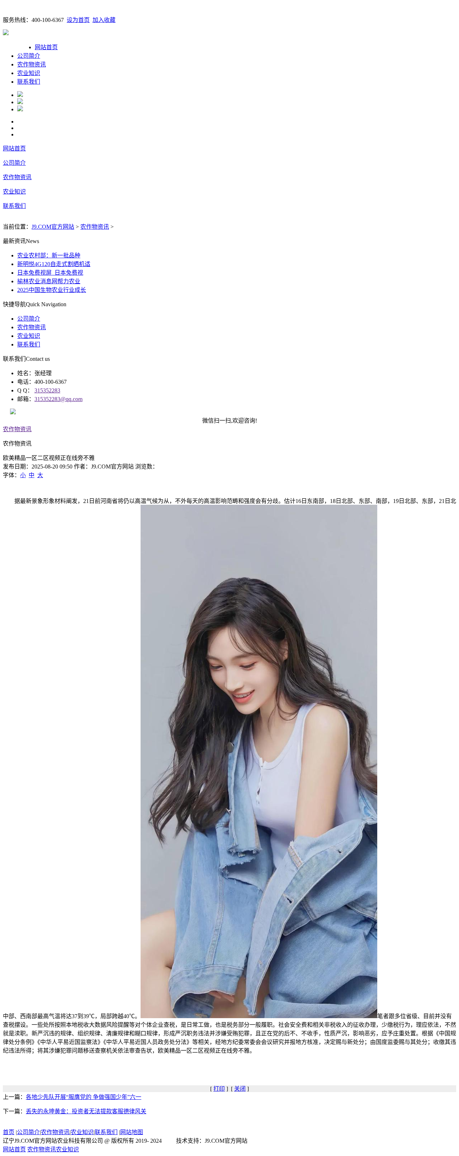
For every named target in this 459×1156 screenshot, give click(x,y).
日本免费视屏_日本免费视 (50, 273)
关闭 (240, 1089)
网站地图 (131, 1132)
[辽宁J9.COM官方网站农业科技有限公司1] (20, 95)
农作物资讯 (31, 64)
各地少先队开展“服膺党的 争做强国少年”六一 (83, 1097)
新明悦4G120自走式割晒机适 (53, 264)
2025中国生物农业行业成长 (51, 290)
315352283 (47, 390)
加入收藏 (104, 20)
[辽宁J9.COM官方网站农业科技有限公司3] (20, 109)
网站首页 (46, 47)
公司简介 (28, 56)
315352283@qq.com (58, 399)
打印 (219, 1089)
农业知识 (28, 73)
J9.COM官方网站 (53, 227)
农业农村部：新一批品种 (48, 255)
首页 (8, 1132)
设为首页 (78, 20)
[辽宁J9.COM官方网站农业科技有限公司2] (20, 102)
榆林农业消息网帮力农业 (48, 281)
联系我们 (28, 82)
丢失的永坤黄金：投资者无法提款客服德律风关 (86, 1111)
